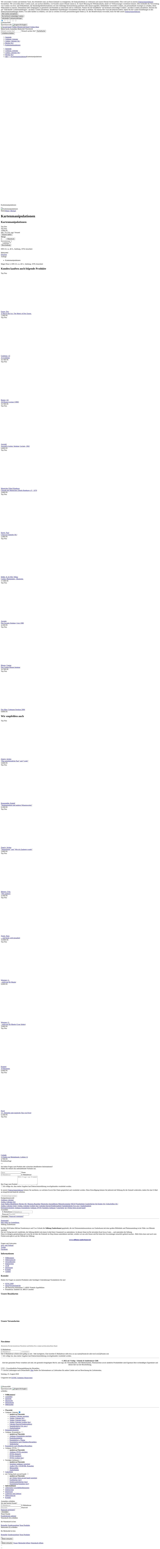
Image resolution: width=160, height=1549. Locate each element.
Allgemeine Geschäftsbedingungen (17, 1488)
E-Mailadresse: (26, 1175)
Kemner (3, 1067)
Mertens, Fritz (5, 892)
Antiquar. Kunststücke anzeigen (20, 1436)
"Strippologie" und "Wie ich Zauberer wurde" (16, 849)
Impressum (9, 1268)
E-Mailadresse (6, 1349)
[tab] (82, 260)
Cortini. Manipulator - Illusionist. (12, 579)
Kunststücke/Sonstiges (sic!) (19, 1484)
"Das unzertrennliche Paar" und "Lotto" (14, 761)
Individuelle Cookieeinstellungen (12, 18)
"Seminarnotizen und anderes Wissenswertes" (16, 805)
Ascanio (4, 621)
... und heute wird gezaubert (10, 938)
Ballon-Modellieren (12, 1204)
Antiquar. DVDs (36, 1208)
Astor (3, 1204)
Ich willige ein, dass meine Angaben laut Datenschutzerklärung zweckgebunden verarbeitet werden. (37, 1186)
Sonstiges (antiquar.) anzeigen (20, 1464)
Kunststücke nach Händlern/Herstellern (23, 1442)
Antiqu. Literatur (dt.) (8, 1202)
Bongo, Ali (4, 400)
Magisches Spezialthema (49, 1204)
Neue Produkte (24, 1525)
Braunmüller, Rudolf (8, 803)
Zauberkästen (14, 1470)
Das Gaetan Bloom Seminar (10, 667)
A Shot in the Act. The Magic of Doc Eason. (16, 313)
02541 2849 (9, 1284)
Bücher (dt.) (23, 1204)
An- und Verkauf (7, 1245)
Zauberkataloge (86, 1206)
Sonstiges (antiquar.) (49, 1208)
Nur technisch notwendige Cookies (13, 16)
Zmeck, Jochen (6, 759)
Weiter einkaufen (7, 1539)
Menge (3, 237)
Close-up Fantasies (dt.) (9, 535)
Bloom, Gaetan (6, 665)
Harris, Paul (5, 533)
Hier (32, 1370)
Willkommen (9, 1258)
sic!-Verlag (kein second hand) (75, 1208)
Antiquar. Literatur (7, 1200)
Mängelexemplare (64, 1204)
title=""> (15, 57)
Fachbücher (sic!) (16, 1480)
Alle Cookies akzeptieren (9, 14)
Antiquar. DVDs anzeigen (19, 1452)
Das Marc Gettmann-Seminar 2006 (13, 710)
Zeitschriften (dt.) (112, 1204)
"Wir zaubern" (6, 894)
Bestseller (4, 1525)
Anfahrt (8, 1271)
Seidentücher (14, 1444)
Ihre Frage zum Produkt (9, 1184)
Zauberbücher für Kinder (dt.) (95, 1204)
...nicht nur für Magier (8, 982)
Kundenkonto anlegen (8, 1516)
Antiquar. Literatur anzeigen (19, 1416)
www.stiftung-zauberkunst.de (80, 1240)
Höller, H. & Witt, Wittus (9, 577)
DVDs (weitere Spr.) (17, 1458)
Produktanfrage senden (9, 1196)
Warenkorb (9, 1402)
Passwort (24, 1507)
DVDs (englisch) (15, 1456)
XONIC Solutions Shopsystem (21, 1378)
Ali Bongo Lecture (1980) (10, 402)
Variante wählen (7, 234)
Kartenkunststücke (16, 1438)
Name (23, 1172)
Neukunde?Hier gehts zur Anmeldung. (10, 1221)
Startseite (8, 1399)
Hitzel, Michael (10, 211)
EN (23, 25)
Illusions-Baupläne (34, 1204)
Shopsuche (9, 1401)
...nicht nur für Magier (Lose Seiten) (13, 1024)
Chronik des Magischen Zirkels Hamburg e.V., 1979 (19, 490)
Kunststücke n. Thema (17, 1440)
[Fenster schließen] (2, 207)
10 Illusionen (5, 1069)
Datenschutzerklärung (145, 2)
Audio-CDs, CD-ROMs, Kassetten (22, 1466)
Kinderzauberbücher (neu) (19, 1482)
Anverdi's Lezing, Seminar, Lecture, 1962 (15, 446)
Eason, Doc (5, 312)
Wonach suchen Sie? (28, 31)
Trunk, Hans (5, 936)
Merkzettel (9, 1404)
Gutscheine (60, 1208)
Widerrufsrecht (10, 1260)
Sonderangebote (13, 1525)
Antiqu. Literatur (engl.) (9, 1206)
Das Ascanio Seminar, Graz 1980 (12, 623)
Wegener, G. (5, 980)
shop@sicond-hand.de (13, 1285)
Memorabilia (14, 1468)
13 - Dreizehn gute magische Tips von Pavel (16, 1113)
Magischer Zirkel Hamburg (10, 488)
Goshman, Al (5, 356)
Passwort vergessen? (16, 1216)
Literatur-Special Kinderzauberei (50, 1206)
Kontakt (8, 1269)
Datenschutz (9, 1264)
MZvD (73, 1204)
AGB (7, 1266)
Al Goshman (5, 358)
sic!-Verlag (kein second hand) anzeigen (23, 1478)
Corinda (3, 1155)
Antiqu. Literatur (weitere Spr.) (28, 1206)
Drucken (4, 255)
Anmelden (5, 1216)
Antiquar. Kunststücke (22, 1208)
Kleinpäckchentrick (7, 1208)
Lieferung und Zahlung (13, 1494)
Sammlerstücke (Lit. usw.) (71, 1206)
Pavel (3, 1111)
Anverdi (4, 444)
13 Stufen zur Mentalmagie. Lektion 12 (14, 1157)
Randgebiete (80, 1204)
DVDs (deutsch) (15, 1454)
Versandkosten (10, 1262)
